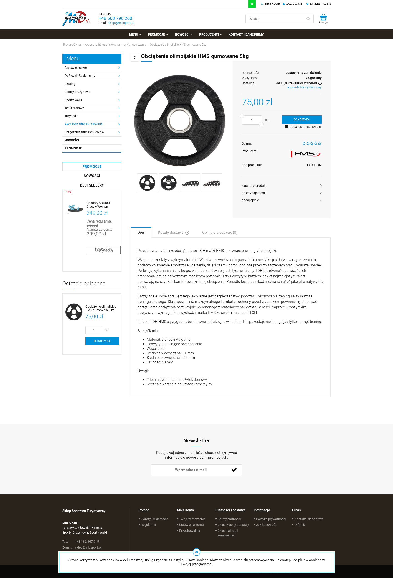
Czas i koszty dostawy (233, 525)
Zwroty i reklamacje (154, 519)
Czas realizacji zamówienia (228, 533)
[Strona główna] (76, 18)
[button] (282, 185)
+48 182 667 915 (80, 541)
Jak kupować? (266, 525)
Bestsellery (92, 185)
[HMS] (306, 154)
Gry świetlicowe (76, 67)
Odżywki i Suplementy (80, 75)
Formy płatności (229, 519)
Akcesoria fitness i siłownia (84, 124)
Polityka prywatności (271, 519)
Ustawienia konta (191, 525)
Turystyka (71, 116)
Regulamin (148, 525)
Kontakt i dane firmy (309, 519)
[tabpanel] (231, 317)
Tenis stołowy (74, 108)
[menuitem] (135, 34)
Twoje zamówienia (192, 519)
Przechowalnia (189, 530)
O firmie (300, 525)
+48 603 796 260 (115, 18)
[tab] (141, 232)
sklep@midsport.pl (121, 23)
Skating (70, 84)
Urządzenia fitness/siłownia (84, 132)
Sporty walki (73, 100)
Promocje (73, 148)
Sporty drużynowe (77, 92)
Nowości (72, 140)
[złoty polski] (252, 4)
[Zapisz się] (234, 470)
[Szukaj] (308, 18)
